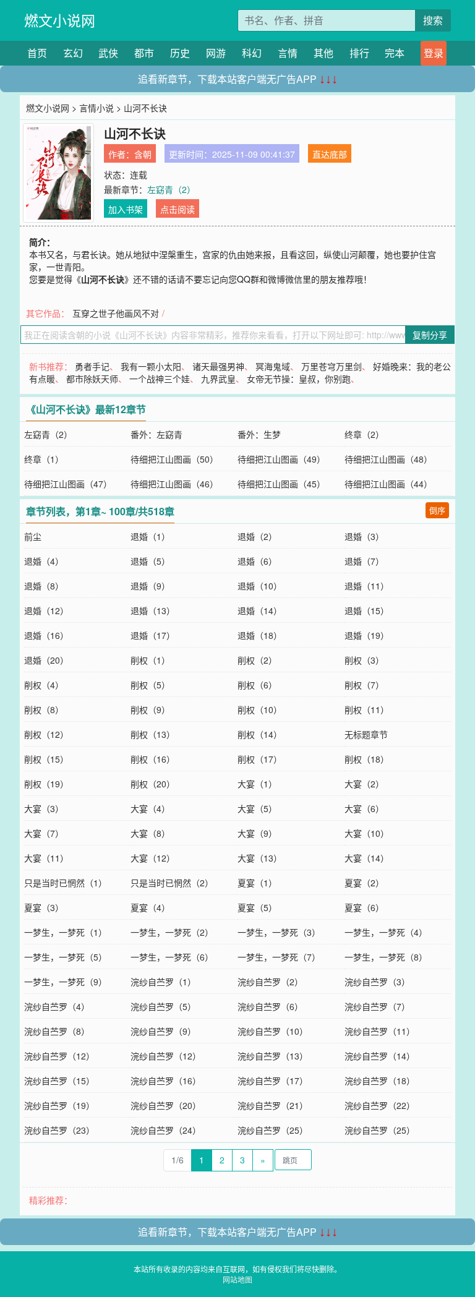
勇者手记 (92, 366)
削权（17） (260, 759)
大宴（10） (366, 833)
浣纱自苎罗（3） (377, 981)
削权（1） (150, 660)
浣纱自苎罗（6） (270, 1006)
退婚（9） (150, 586)
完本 (394, 53)
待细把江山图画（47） (68, 483)
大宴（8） (150, 833)
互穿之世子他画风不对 (115, 313)
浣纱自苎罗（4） (57, 1006)
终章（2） (364, 434)
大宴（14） (366, 858)
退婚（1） (150, 536)
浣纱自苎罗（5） (163, 1006)
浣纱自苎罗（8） (57, 1031)
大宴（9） (257, 833)
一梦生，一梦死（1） (65, 932)
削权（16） (153, 759)
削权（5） (150, 684)
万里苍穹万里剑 (331, 366)
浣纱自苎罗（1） (163, 981)
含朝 (143, 154)
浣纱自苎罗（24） (166, 1130)
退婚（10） (260, 586)
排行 (359, 53)
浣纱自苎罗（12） (59, 1056)
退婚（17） (153, 635)
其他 (323, 53)
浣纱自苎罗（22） (379, 1105)
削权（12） (46, 734)
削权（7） (364, 684)
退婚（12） (46, 610)
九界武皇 (218, 378)
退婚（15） (366, 610)
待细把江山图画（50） (174, 459)
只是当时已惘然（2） (172, 882)
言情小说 (96, 107)
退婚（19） (366, 635)
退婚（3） (364, 536)
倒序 (437, 510)
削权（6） (257, 684)
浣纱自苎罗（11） (379, 1031)
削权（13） (153, 734)
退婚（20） (46, 660)
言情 (287, 53)
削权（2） (257, 660)
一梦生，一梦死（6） (172, 957)
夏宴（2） (364, 882)
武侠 (108, 53)
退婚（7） (364, 561)
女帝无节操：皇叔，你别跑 (299, 378)
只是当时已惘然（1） (65, 882)
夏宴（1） (257, 882)
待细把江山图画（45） (281, 483)
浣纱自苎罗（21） (273, 1105)
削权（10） (260, 709)
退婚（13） (153, 610)
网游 (216, 53)
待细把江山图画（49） (281, 459)
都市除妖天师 (92, 378)
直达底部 (329, 154)
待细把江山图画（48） (388, 459)
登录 (433, 53)
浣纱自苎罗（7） (377, 1006)
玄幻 (73, 53)
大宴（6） (364, 808)
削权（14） (260, 734)
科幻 (252, 53)
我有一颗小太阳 (151, 366)
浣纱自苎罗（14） (379, 1056)
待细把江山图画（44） (388, 483)
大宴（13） (260, 858)
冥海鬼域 (272, 366)
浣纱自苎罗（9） (163, 1031)
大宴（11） (46, 858)
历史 (180, 53)
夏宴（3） (44, 907)
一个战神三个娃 (159, 378)
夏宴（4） (150, 907)
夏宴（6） (364, 907)
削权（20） (153, 783)
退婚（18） (260, 635)
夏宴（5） (257, 907)
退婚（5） (150, 561)
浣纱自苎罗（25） (273, 1130)
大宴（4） (150, 808)
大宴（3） (44, 808)
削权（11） (366, 709)
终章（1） (44, 459)
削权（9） (150, 709)
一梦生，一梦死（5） (65, 957)
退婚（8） (44, 586)
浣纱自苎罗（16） (166, 1080)
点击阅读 (177, 209)
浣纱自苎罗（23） (59, 1130)
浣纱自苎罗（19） (59, 1105)
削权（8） (44, 709)
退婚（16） (46, 635)
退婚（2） (257, 536)
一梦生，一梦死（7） (279, 957)
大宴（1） (257, 783)
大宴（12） (153, 858)
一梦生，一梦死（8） (385, 957)
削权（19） (46, 783)
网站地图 (237, 1279)
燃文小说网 (59, 20)
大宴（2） (364, 783)
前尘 (32, 536)
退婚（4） (44, 561)
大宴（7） (44, 833)
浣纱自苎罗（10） (273, 1031)
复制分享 (430, 334)
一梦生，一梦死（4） (385, 932)
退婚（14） (260, 610)
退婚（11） (366, 586)
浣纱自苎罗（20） (166, 1105)
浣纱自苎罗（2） (270, 981)
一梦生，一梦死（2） (172, 932)
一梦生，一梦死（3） (279, 932)
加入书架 (125, 209)
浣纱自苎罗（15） (59, 1080)
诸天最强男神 (218, 366)
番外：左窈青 (156, 434)
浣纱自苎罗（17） (273, 1080)
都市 (144, 53)
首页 (37, 53)
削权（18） (366, 759)
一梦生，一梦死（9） (65, 981)
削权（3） (364, 660)
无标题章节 (366, 734)
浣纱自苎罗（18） (379, 1080)
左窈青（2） (171, 189)
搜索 (433, 20)
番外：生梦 (259, 434)
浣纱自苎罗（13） (273, 1056)
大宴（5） (257, 808)
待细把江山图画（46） (174, 483)
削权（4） (44, 684)
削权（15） (46, 759)
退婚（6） (257, 561)
